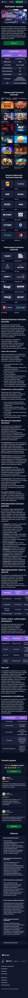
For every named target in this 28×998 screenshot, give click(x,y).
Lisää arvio (14, 771)
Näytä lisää (14, 826)
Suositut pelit (3, 98)
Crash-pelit (16, 98)
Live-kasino (10, 98)
